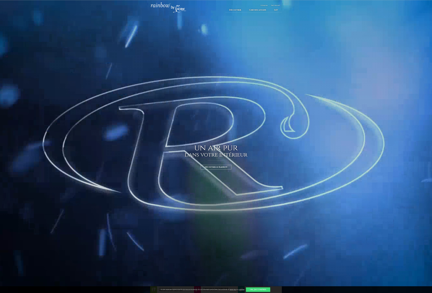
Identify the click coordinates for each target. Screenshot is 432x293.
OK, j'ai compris (258, 289)
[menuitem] (235, 10)
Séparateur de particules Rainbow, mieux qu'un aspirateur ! (169, 15)
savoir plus (233, 289)
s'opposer (241, 289)
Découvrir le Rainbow (216, 167)
